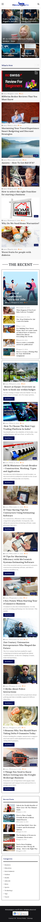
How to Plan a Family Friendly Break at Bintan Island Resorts (25, 817)
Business (8, 865)
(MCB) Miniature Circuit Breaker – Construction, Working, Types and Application (20, 468)
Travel (7, 897)
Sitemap (30, 918)
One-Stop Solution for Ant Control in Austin (25, 320)
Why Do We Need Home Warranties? (20, 223)
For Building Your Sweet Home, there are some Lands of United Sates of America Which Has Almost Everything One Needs (26, 332)
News (6, 884)
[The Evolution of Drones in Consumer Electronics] (9, 838)
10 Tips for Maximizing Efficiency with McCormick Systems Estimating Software (18, 559)
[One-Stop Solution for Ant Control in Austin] (9, 320)
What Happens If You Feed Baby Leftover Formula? (25, 311)
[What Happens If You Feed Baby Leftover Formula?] (9, 310)
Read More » (9, 399)
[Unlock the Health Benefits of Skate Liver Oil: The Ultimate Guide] (9, 808)
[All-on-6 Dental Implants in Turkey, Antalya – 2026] (20, 33)
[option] (20, 33)
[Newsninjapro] (20, 3)
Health (7, 877)
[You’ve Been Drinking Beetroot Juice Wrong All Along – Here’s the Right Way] (9, 847)
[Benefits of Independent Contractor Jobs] (20, 288)
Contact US (12, 918)
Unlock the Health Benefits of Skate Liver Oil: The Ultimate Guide (26, 807)
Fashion (7, 874)
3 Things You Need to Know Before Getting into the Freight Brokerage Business (19, 775)
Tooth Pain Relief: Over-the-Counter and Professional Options (26, 827)
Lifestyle (7, 881)
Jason (5, 93)
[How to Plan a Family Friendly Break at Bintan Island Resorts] (9, 818)
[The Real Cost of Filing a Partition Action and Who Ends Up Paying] (29, 16)
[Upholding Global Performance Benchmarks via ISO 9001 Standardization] (11, 51)
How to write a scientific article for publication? (25, 344)
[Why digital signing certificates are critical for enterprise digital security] (29, 51)
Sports (7, 887)
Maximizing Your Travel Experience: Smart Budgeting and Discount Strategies (20, 131)
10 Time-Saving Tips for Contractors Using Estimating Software (19, 512)
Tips (6, 894)
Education (8, 868)
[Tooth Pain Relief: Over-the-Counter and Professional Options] (9, 828)
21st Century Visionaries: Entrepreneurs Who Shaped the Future (19, 645)
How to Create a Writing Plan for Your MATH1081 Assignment (27, 354)
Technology (9, 890)
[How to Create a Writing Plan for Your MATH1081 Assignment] (9, 352)
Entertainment (9, 871)
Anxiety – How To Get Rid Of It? (18, 162)
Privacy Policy (21, 918)
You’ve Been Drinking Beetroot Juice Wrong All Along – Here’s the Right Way (26, 846)
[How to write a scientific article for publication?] (9, 343)
